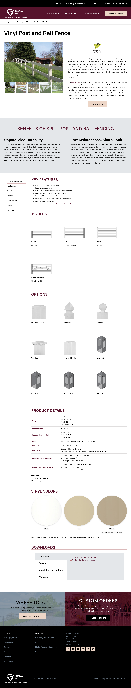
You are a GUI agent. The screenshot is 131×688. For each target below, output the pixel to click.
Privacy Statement (112, 678)
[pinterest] (93, 649)
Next (61, 62)
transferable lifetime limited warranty (58, 204)
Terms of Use (99, 678)
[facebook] (68, 649)
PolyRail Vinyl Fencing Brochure (83, 560)
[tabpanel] (95, 566)
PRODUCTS (8, 633)
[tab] (51, 556)
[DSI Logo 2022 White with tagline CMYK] (15, 675)
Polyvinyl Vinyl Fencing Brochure (84, 557)
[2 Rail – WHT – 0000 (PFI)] (33, 62)
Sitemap (124, 678)
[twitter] (73, 649)
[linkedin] (88, 649)
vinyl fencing (75, 82)
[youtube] (78, 649)
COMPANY (39, 633)
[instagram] (83, 649)
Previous (5, 62)
